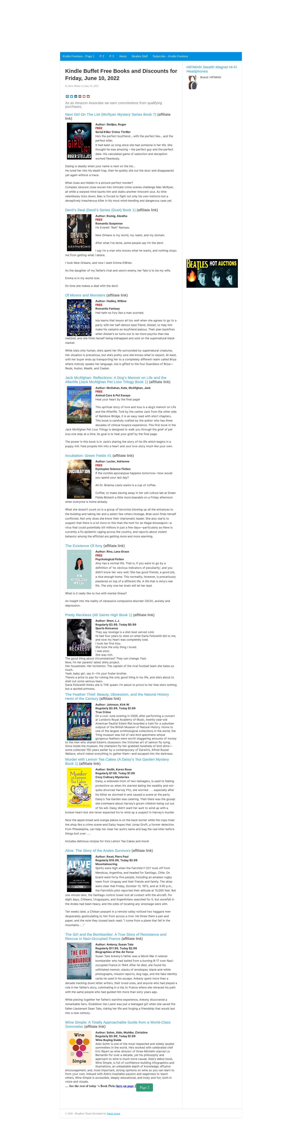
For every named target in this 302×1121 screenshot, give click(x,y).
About (123, 56)
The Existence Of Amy (83, 546)
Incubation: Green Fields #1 (88, 456)
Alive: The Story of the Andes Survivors (98, 850)
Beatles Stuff (140, 56)
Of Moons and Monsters (85, 295)
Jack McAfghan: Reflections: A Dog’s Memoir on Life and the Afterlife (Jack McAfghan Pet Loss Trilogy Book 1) (115, 380)
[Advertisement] (105, 24)
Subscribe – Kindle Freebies (170, 56)
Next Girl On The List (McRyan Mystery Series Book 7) (110, 114)
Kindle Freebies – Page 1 (78, 56)
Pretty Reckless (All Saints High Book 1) (98, 615)
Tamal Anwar (113, 1113)
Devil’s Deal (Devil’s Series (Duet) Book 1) (100, 210)
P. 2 (102, 56)
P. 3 (111, 56)
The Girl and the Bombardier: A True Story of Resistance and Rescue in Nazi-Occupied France (115, 936)
